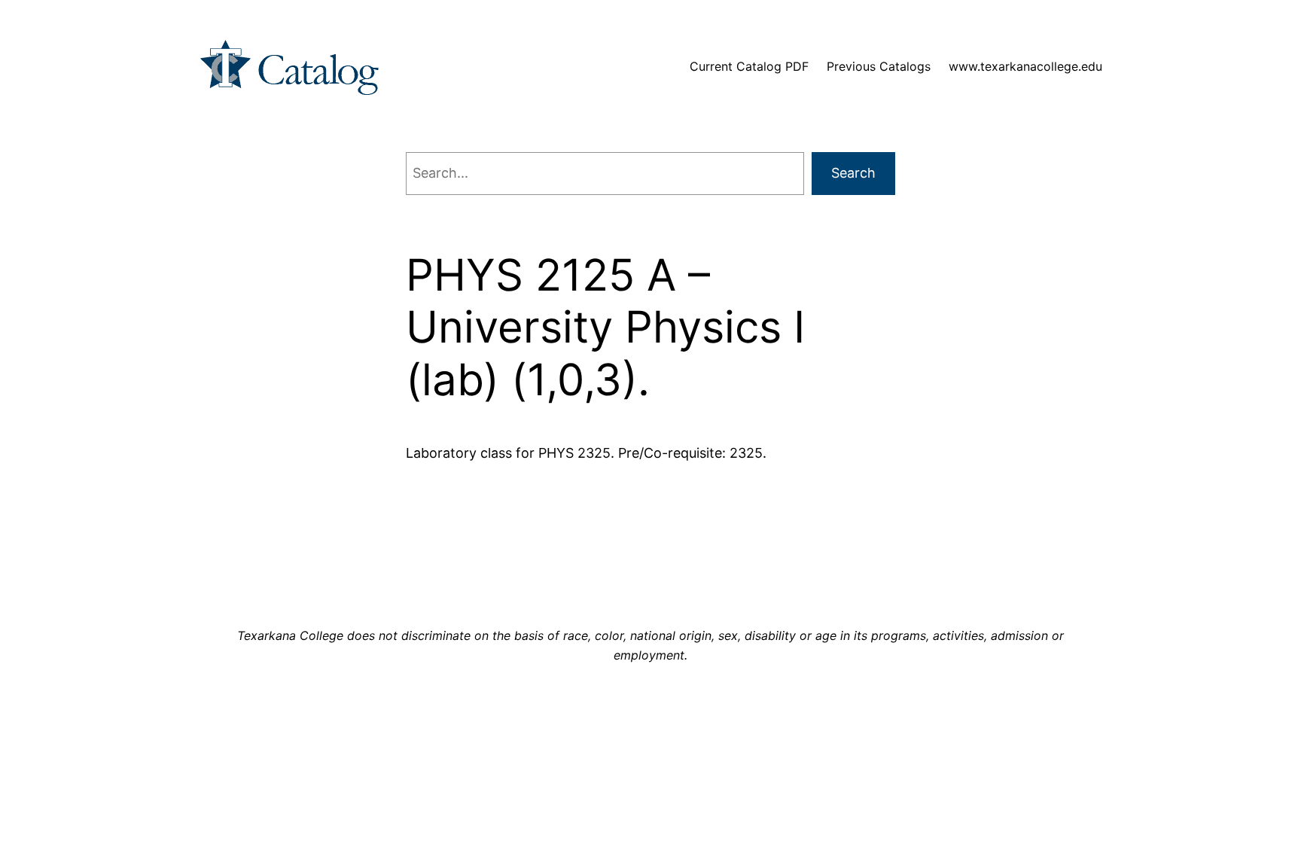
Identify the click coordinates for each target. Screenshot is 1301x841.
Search (853, 173)
